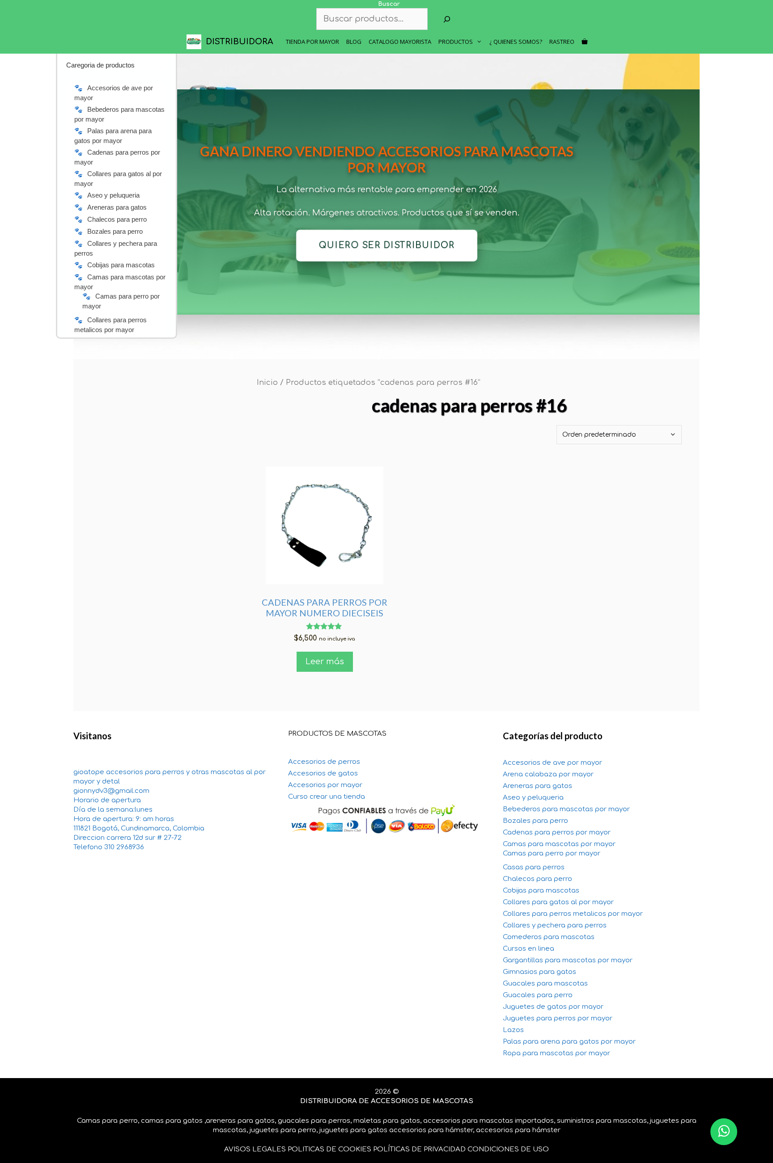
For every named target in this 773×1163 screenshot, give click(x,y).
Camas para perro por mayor (551, 853)
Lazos (513, 1030)
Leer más (325, 661)
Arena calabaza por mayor (548, 774)
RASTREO (561, 42)
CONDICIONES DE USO (508, 1149)
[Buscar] (447, 19)
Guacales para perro (538, 995)
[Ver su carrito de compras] (584, 42)
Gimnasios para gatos (539, 972)
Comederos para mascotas (549, 937)
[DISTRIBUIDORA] (196, 42)
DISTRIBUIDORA (239, 41)
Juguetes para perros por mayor (557, 1018)
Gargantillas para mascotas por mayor (568, 960)
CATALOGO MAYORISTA (400, 42)
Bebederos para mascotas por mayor (566, 809)
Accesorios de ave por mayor (552, 763)
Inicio (267, 382)
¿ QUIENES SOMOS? (515, 42)
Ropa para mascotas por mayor (556, 1053)
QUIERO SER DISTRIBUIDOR (386, 245)
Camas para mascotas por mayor (559, 844)
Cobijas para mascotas (541, 890)
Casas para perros (534, 867)
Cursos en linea (528, 948)
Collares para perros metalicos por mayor (573, 914)
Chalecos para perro (537, 879)
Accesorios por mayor (325, 785)
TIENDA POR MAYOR (312, 42)
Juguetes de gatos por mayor (553, 1007)
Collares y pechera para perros (555, 925)
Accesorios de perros (324, 762)
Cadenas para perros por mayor (557, 832)
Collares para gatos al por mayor (558, 902)
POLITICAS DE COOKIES (329, 1149)
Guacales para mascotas (545, 983)
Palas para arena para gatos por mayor (569, 1041)
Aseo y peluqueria (533, 797)
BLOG (353, 42)
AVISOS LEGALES (255, 1149)
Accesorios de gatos (323, 773)
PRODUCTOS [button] (455, 42)
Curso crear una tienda (326, 797)
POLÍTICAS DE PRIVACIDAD (419, 1149)
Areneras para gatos (537, 786)
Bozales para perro (535, 821)
